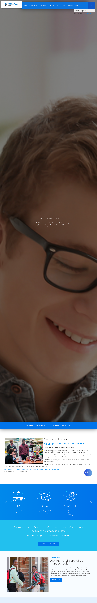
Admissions (29, 425)
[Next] (90, 502)
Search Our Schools (48, 543)
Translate (88, 13)
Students (44, 5)
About (26, 5)
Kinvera (70, 5)
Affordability (40, 425)
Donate (77, 5)
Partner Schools (55, 5)
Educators (34, 5)
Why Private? (66, 425)
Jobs (64, 5)
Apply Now (56, 579)
